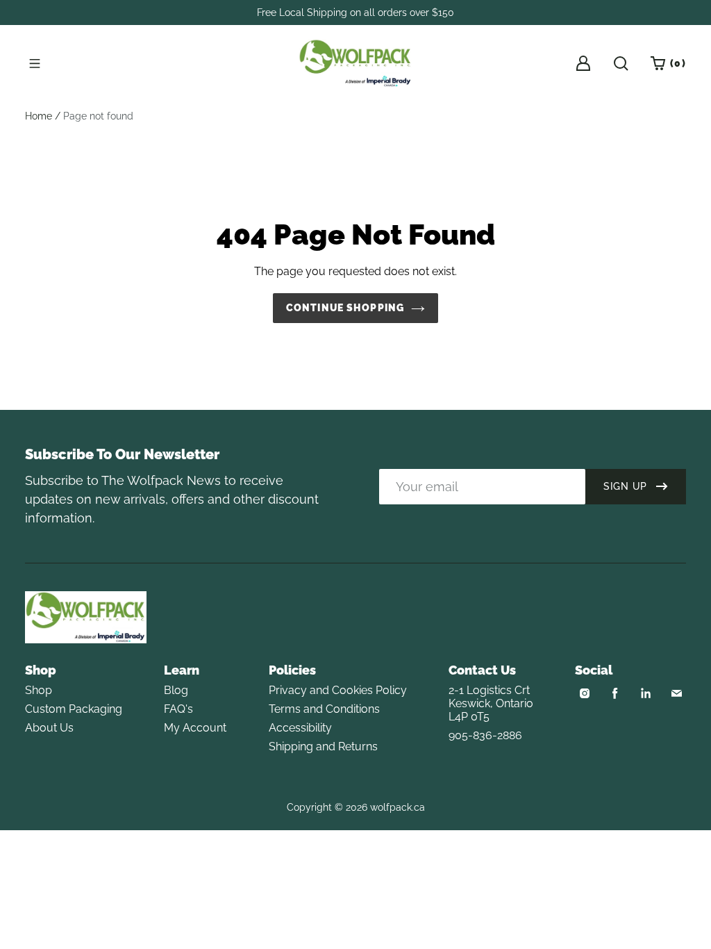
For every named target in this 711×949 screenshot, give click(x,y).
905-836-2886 (485, 735)
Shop (38, 690)
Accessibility (300, 727)
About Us (49, 727)
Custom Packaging (73, 709)
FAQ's (178, 709)
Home (38, 116)
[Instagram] (584, 693)
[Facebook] (615, 693)
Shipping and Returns (323, 746)
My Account (195, 727)
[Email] (676, 693)
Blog (176, 690)
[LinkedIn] (645, 693)
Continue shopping (345, 307)
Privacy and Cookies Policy (338, 690)
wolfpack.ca (397, 807)
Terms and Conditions (324, 709)
